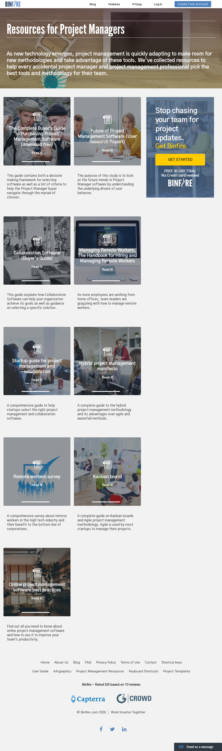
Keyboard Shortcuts (143, 671)
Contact (151, 662)
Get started (180, 159)
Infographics (62, 671)
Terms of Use (130, 662)
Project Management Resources (100, 671)
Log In (158, 4)
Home (45, 662)
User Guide (40, 671)
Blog (93, 4)
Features (114, 4)
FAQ (88, 662)
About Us (61, 662)
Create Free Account (193, 4)
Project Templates (176, 671)
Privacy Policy (106, 662)
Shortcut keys (172, 662)
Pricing (137, 4)
